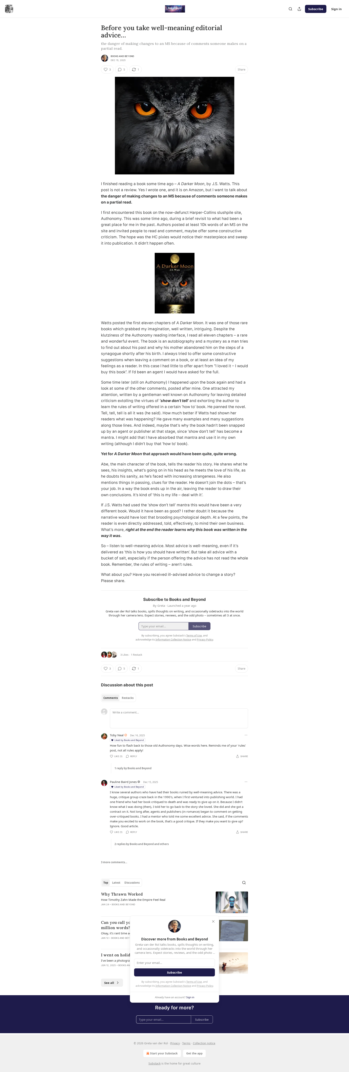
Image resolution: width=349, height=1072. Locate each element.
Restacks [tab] (128, 698)
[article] (174, 902)
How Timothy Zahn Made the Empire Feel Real (133, 900)
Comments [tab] (110, 698)
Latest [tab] (116, 882)
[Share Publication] (299, 9)
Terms (186, 1043)
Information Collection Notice (173, 986)
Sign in (336, 9)
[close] (213, 921)
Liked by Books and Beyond (129, 740)
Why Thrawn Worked (122, 894)
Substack (154, 1063)
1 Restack (136, 654)
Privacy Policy (205, 986)
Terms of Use (194, 981)
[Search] (290, 9)
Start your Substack (164, 1053)
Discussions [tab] (132, 882)
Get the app (194, 1053)
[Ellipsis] (246, 735)
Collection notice (204, 1043)
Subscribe (315, 9)
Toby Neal (117, 735)
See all (109, 983)
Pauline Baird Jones (123, 782)
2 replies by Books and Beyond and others (142, 844)
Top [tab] (105, 882)
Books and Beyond (122, 56)
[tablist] (118, 698)
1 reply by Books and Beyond (133, 768)
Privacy (175, 1043)
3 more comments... (114, 862)
